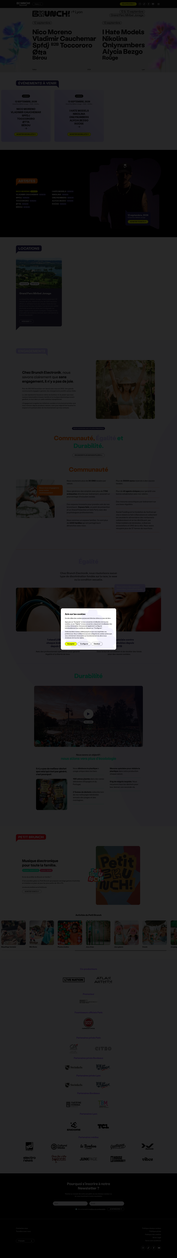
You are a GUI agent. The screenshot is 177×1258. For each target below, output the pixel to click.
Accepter (70, 644)
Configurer (84, 644)
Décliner (97, 644)
